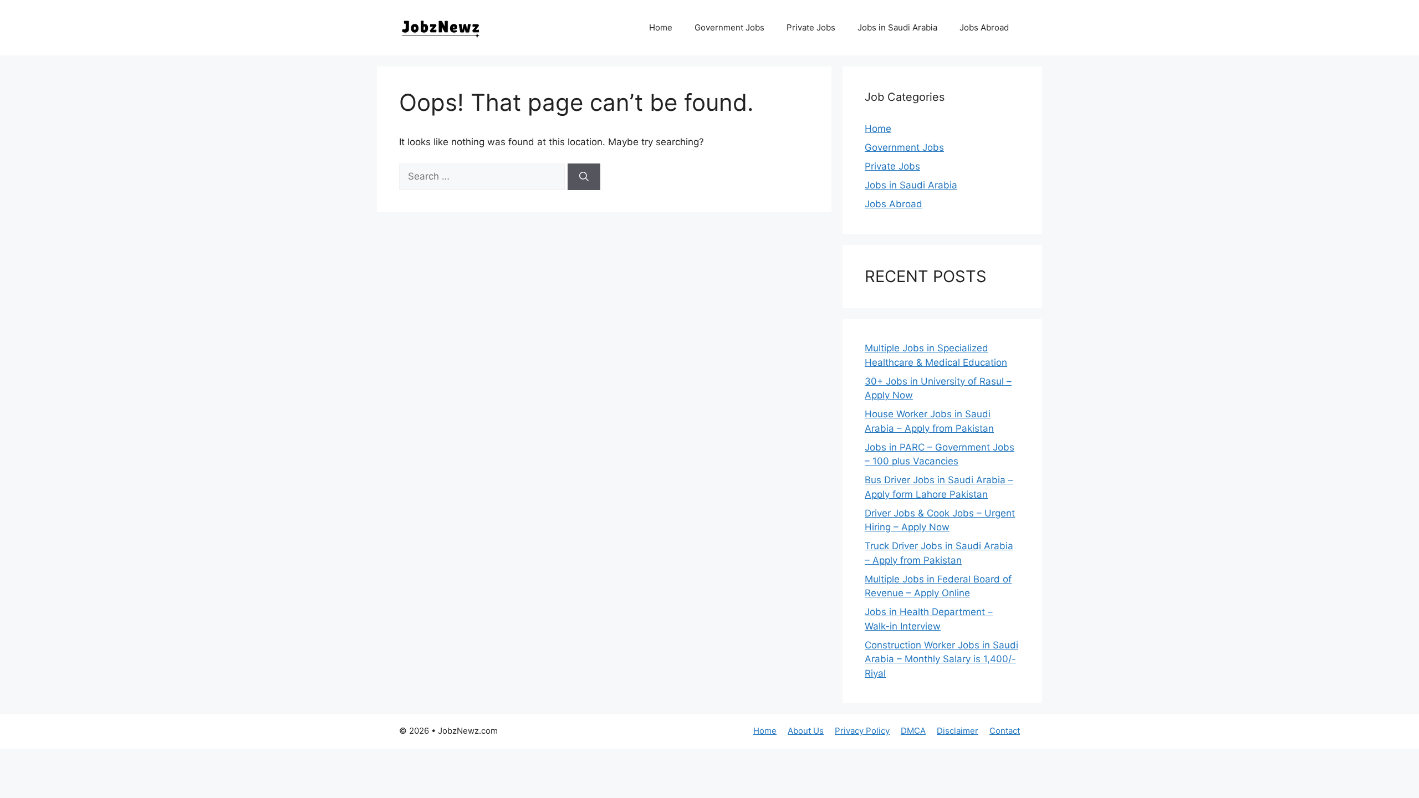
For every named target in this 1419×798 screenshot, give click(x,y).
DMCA (913, 730)
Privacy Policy (862, 730)
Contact (1004, 730)
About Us (806, 730)
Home (660, 27)
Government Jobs (729, 27)
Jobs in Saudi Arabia (897, 27)
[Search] (584, 176)
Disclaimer (957, 730)
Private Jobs (811, 27)
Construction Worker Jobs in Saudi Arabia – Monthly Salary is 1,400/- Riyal (941, 659)
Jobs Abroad (984, 27)
